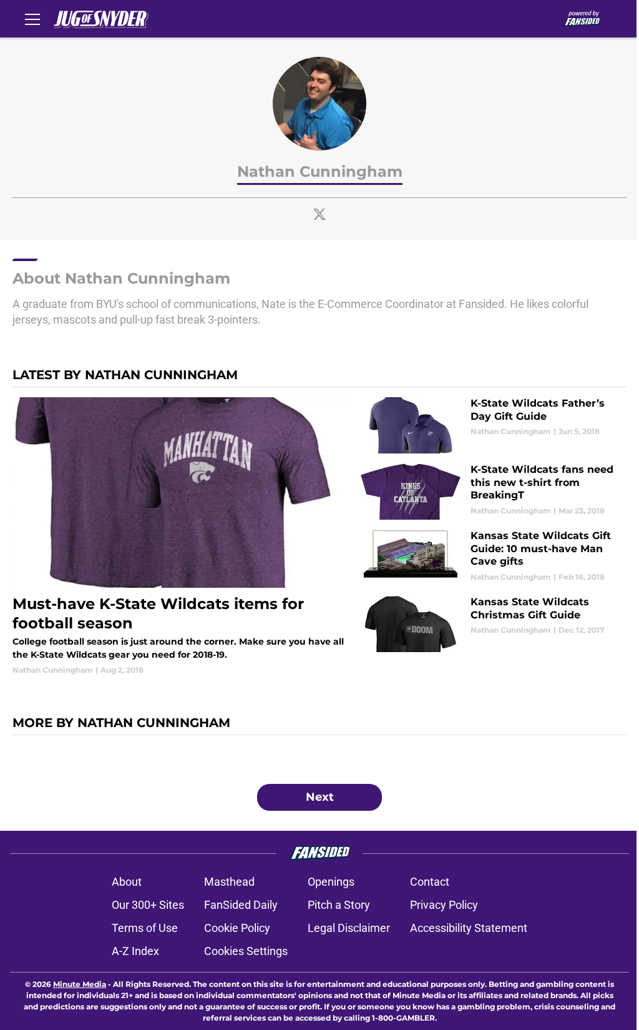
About (127, 881)
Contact (429, 881)
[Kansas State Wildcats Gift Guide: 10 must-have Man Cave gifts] (494, 558)
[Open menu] (32, 18)
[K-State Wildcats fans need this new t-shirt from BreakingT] (494, 491)
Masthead (229, 881)
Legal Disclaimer (349, 927)
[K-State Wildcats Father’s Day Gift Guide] (494, 425)
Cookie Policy (237, 927)
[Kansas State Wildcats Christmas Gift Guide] (494, 624)
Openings (331, 881)
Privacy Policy (444, 904)
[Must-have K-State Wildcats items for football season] (181, 536)
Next (320, 797)
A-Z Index (135, 951)
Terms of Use (145, 927)
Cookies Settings (246, 951)
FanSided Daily (241, 904)
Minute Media (79, 984)
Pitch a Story (339, 904)
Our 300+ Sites (148, 904)
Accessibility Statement (468, 927)
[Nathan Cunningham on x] (319, 214)
